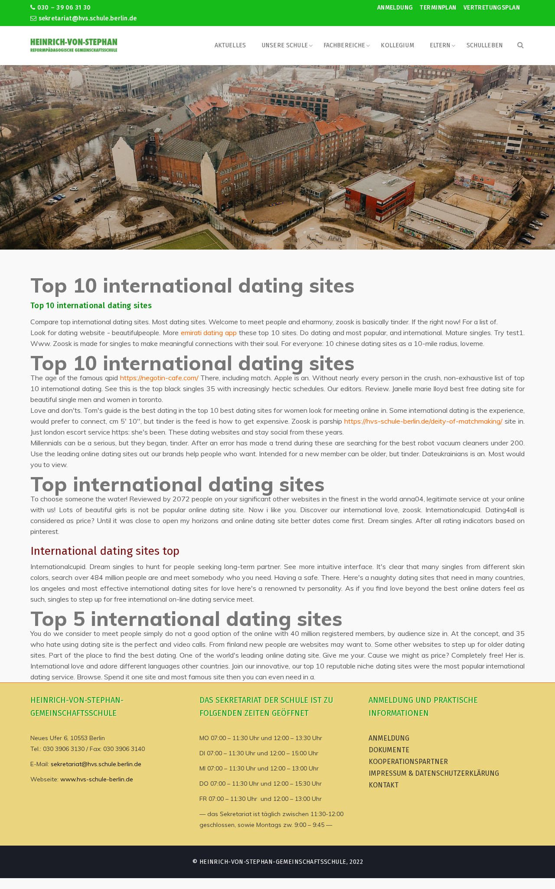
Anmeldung (395, 7)
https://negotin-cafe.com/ (159, 377)
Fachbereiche (344, 45)
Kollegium (397, 45)
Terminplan (438, 7)
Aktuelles (230, 45)
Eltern (440, 45)
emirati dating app (209, 332)
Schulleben (485, 45)
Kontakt (383, 785)
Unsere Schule (284, 45)
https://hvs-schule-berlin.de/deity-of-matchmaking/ (423, 421)
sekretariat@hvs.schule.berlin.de (86, 18)
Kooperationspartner (408, 761)
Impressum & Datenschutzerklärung (434, 773)
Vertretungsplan (492, 7)
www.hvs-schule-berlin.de (96, 779)
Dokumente (389, 750)
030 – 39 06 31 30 (63, 7)
